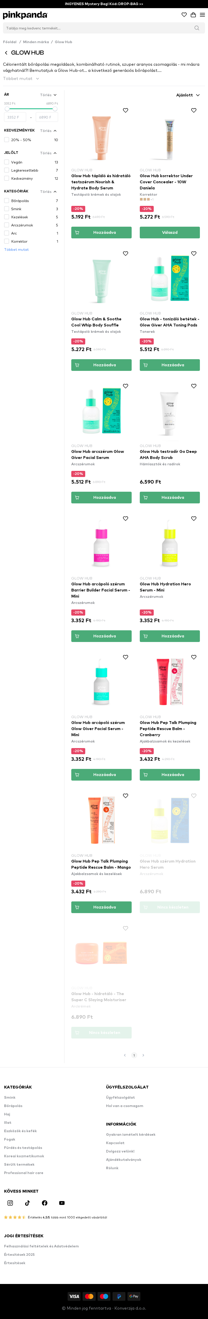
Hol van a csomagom (124, 1106)
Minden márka (36, 42)
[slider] (7, 108)
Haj (7, 1114)
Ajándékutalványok (123, 1160)
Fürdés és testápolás (23, 1148)
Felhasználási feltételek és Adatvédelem (41, 1246)
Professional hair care (23, 1173)
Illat (7, 1123)
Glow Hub (63, 42)
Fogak (9, 1139)
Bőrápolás (13, 1106)
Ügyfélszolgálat (120, 1097)
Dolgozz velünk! (120, 1151)
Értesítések (14, 1263)
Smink (9, 1097)
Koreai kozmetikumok (24, 1156)
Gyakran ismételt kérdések (130, 1134)
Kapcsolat (115, 1143)
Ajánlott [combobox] (184, 95)
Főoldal (12, 42)
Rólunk (112, 1168)
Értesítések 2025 (19, 1255)
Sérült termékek (19, 1164)
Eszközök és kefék (20, 1131)
